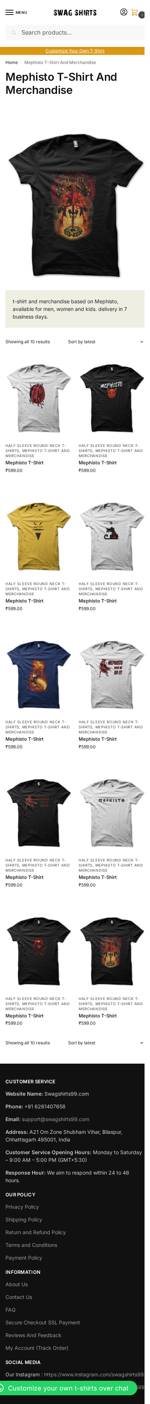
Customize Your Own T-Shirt (75, 50)
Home (11, 62)
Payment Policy (23, 1258)
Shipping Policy (23, 1219)
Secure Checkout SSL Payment (42, 1322)
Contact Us (18, 1297)
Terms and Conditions (31, 1245)
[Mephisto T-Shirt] (38, 394)
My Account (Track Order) (36, 1348)
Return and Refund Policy (35, 1232)
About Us (16, 1284)
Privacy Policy (22, 1207)
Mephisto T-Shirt (24, 462)
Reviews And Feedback (33, 1335)
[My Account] (123, 12)
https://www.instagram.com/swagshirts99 (94, 1374)
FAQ (10, 1310)
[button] (136, 13)
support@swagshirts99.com (55, 1119)
